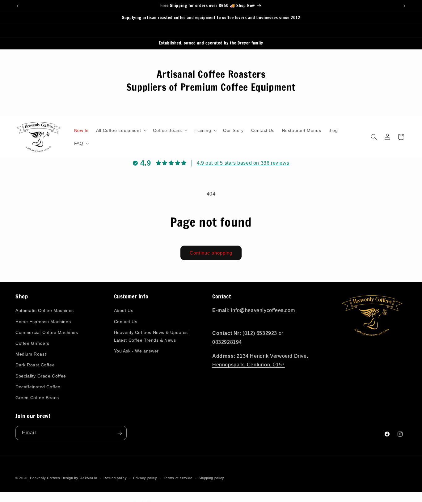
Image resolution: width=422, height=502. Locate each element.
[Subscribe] (119, 433)
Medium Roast (30, 354)
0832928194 (227, 342)
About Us (123, 310)
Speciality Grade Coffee (40, 375)
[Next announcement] (404, 6)
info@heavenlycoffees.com (263, 310)
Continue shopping (211, 252)
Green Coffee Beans (37, 397)
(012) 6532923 (260, 333)
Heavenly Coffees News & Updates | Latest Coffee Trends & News (152, 336)
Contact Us (125, 321)
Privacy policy (145, 477)
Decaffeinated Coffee (38, 386)
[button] (120, 130)
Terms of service (178, 477)
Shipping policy (211, 477)
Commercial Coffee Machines (46, 332)
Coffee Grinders (32, 343)
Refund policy (115, 477)
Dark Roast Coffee (35, 364)
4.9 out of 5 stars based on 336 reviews (243, 163)
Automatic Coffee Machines (44, 310)
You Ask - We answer (136, 350)
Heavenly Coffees (45, 478)
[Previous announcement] (17, 6)
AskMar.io (88, 478)
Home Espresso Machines (43, 321)
